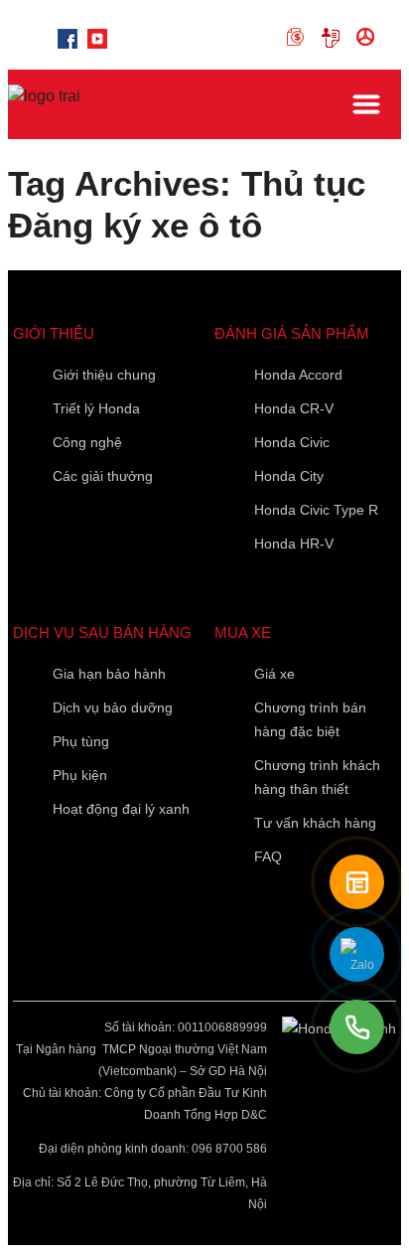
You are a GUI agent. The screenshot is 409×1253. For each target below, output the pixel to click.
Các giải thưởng (103, 476)
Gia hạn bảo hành (109, 674)
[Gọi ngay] (357, 1027)
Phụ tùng (81, 741)
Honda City (289, 476)
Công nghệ (87, 442)
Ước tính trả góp (299, 38)
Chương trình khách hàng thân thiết (317, 777)
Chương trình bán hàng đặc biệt (310, 719)
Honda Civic (292, 442)
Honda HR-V (294, 543)
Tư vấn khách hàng (315, 823)
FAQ (268, 856)
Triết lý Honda (96, 408)
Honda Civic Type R (316, 510)
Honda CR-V (294, 408)
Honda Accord (298, 375)
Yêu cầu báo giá (334, 38)
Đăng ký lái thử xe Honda (368, 38)
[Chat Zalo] (357, 954)
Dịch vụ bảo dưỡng (113, 707)
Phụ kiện (80, 775)
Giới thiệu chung (104, 375)
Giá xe (274, 674)
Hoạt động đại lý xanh (121, 809)
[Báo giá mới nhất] (357, 882)
